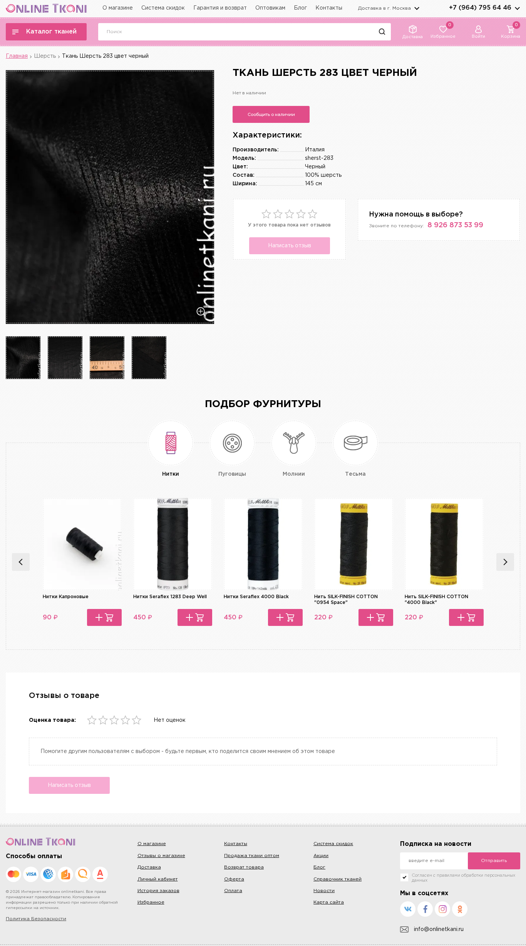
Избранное (150, 902)
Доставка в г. (384, 8)
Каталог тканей (51, 32)
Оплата (233, 891)
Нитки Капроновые (66, 597)
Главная (17, 56)
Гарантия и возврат (220, 8)
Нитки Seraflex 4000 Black (256, 597)
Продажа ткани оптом (251, 856)
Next (505, 562)
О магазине (117, 8)
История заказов (158, 891)
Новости (324, 891)
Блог (300, 8)
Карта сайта (328, 902)
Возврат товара (244, 867)
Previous (21, 562)
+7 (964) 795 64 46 (480, 8)
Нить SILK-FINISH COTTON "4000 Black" (436, 599)
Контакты (328, 8)
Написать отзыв (289, 245)
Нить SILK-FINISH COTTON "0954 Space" (346, 599)
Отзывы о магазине (161, 856)
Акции (320, 856)
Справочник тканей (337, 879)
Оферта (234, 879)
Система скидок (163, 8)
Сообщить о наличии (271, 114)
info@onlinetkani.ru (439, 929)
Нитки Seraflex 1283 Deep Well (170, 597)
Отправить (494, 861)
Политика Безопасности (36, 919)
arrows (517, 8)
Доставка (149, 867)
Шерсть (45, 56)
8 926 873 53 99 (455, 225)
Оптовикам (270, 8)
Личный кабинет (157, 879)
